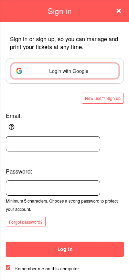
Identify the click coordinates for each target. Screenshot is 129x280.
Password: (19, 171)
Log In (65, 249)
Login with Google (68, 70)
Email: (14, 115)
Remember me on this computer (46, 268)
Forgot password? (26, 222)
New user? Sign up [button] (103, 98)
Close (119, 11)
